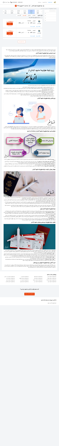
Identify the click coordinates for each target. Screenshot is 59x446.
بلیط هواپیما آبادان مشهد (29, 293)
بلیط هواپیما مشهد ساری (10, 280)
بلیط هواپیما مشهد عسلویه (37, 280)
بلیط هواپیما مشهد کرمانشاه (51, 280)
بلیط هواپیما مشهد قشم (38, 278)
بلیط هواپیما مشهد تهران (24, 281)
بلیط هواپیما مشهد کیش (10, 278)
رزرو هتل (39, 2)
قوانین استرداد (32, 26)
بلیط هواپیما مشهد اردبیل (51, 276)
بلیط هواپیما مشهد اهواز (38, 276)
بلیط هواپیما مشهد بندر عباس (9, 276)
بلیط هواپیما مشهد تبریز (38, 281)
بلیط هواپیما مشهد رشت (24, 280)
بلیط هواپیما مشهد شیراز (52, 281)
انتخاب (10, 23)
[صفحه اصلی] (54, 2)
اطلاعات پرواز (38, 26)
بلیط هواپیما (50, 2)
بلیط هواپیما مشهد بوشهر (51, 278)
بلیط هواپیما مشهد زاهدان (10, 281)
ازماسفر (55, 8)
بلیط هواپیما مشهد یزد (25, 276)
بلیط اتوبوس (44, 2)
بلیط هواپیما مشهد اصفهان (24, 278)
